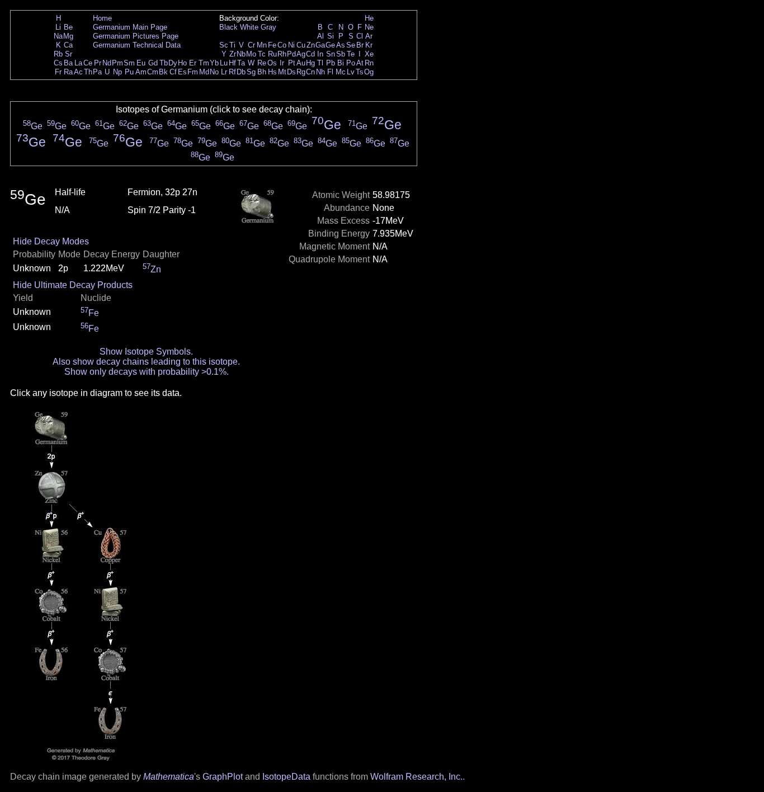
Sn (330, 54)
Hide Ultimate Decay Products (73, 285)
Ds (291, 72)
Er (192, 63)
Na (58, 36)
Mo (251, 54)
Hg (310, 63)
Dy (172, 63)
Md (204, 72)
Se (350, 45)
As (340, 45)
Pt (291, 63)
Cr (251, 45)
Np (117, 72)
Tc (262, 54)
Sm (129, 63)
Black (228, 27)
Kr (368, 45)
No (214, 72)
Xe (369, 54)
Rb (58, 54)
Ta (241, 63)
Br (360, 45)
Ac (78, 72)
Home (102, 18)
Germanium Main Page (130, 27)
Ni (291, 45)
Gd (153, 63)
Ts (360, 72)
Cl (359, 36)
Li (58, 27)
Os (272, 63)
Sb (340, 54)
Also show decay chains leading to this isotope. (146, 361)
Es (182, 72)
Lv (351, 72)
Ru (272, 54)
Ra (68, 72)
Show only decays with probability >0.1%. (146, 371)
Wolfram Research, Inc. (416, 776)
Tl (320, 63)
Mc (341, 72)
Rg (300, 72)
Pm (117, 63)
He (369, 18)
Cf (173, 72)
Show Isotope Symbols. (146, 351)
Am (141, 72)
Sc (223, 45)
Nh (320, 72)
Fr (58, 72)
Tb (163, 63)
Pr (97, 63)
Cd (310, 54)
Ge (330, 45)
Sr (68, 54)
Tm (204, 63)
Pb (330, 63)
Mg (68, 36)
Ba (68, 63)
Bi (340, 63)
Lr (224, 72)
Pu (129, 72)
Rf (232, 72)
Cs (58, 63)
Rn (369, 63)
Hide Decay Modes (51, 241)
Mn (262, 45)
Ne (369, 27)
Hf (232, 63)
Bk (163, 72)
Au (300, 63)
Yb (214, 63)
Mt (282, 72)
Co (281, 45)
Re (261, 63)
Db (241, 72)
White (249, 27)
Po (350, 63)
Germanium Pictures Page (135, 36)
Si (330, 36)
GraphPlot (222, 776)
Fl (330, 72)
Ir (282, 63)
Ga (320, 45)
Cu (300, 45)
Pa (97, 72)
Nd (106, 63)
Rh (281, 54)
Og (369, 72)
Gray (268, 27)
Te (351, 54)
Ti (232, 45)
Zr (232, 54)
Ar (368, 36)
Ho (182, 63)
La (78, 63)
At (360, 63)
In (320, 54)
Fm (192, 72)
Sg (251, 72)
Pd (291, 54)
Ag (300, 54)
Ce (87, 63)
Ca (68, 45)
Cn (310, 72)
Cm (152, 72)
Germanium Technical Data (137, 45)
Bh (261, 72)
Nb (241, 54)
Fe (272, 45)
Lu (224, 63)
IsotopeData (286, 776)
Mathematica (168, 776)
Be (68, 27)
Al (320, 36)
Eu (140, 63)
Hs (272, 72)
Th (88, 72)
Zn (310, 45)
